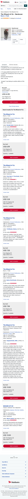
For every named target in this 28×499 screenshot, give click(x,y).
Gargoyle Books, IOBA (12, 340)
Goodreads (18, 18)
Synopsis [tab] (4, 64)
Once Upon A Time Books (13, 176)
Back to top (14, 457)
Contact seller (6, 139)
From (15, 41)
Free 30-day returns (14, 106)
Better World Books (11, 280)
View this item (5, 92)
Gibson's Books (10, 418)
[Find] (25, 6)
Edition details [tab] (13, 64)
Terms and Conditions (14, 488)
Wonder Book (10, 125)
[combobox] (16, 6)
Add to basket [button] (14, 102)
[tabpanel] (13, 75)
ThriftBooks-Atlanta (12, 229)
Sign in (21, 2)
